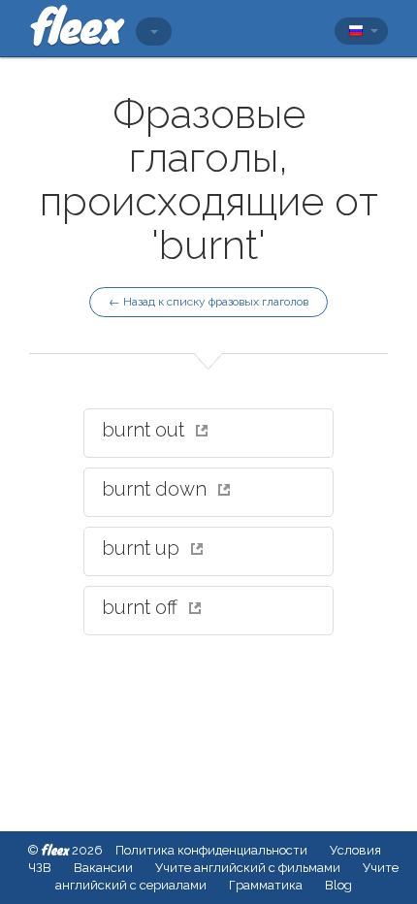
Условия (355, 850)
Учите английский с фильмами (247, 867)
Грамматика (266, 885)
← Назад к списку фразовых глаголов (208, 301)
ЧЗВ (39, 867)
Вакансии (103, 867)
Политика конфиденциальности (211, 850)
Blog (338, 885)
